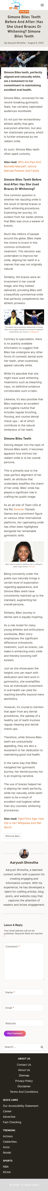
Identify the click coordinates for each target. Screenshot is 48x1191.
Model (7, 1152)
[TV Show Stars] (15, 5)
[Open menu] (42, 5)
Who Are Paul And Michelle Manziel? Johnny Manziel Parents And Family (22, 166)
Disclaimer (24, 1086)
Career (7, 1111)
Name (10, 992)
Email (9, 1007)
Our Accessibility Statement (20, 1105)
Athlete (24, 12)
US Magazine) (34, 332)
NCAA (7, 1172)
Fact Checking (12, 1122)
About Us (24, 1070)
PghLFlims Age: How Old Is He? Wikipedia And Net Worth (24, 823)
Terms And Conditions (24, 1091)
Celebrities (10, 1141)
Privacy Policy (24, 1080)
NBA (6, 1166)
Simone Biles (12, 836)
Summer (19, 509)
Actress (8, 1136)
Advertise (9, 1116)
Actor (6, 1147)
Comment (12, 946)
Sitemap (24, 1075)
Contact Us (24, 1064)
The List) (32, 567)
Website (10, 1023)
